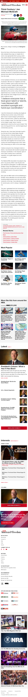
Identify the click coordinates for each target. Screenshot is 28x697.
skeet (14, 225)
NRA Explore (3, 569)
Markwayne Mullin (12, 227)
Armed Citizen (5, 443)
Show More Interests (17, 505)
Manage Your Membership (6, 580)
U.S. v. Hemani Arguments (7, 390)
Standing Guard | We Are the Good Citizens (8, 382)
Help (2, 543)
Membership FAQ (4, 578)
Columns (6, 378)
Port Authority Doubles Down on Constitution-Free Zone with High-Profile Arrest (9, 417)
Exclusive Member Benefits (6, 576)
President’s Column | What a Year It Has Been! (13, 367)
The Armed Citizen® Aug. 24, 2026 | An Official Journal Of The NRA (13, 462)
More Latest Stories (17, 428)
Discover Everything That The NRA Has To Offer (12, 667)
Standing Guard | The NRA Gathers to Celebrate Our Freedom (8, 409)
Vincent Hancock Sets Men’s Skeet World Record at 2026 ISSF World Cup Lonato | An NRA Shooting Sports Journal (7, 318)
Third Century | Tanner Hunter (11, 238)
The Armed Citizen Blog (13, 464)
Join (10, 1)
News (2, 378)
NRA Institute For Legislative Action (8, 567)
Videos (2, 563)
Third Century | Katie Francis (10, 240)
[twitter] (17, 15)
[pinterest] (20, 15)
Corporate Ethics (18, 691)
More (9, 347)
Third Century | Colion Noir (10, 242)
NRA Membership (4, 574)
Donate (17, 1)
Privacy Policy (3, 691)
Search (2, 545)
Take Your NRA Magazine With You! (11, 631)
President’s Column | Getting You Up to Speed (8, 399)
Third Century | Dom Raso (10, 237)
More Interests (14, 440)
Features (3, 15)
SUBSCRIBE (7, 523)
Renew (13, 1)
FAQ (2, 541)
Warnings (2, 693)
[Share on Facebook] (14, 15)
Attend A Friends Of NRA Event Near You (12, 686)
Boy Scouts (19, 227)
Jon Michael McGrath (8, 225)
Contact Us (3, 539)
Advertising (3, 537)
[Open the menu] (26, 4)
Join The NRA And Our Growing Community (13, 649)
